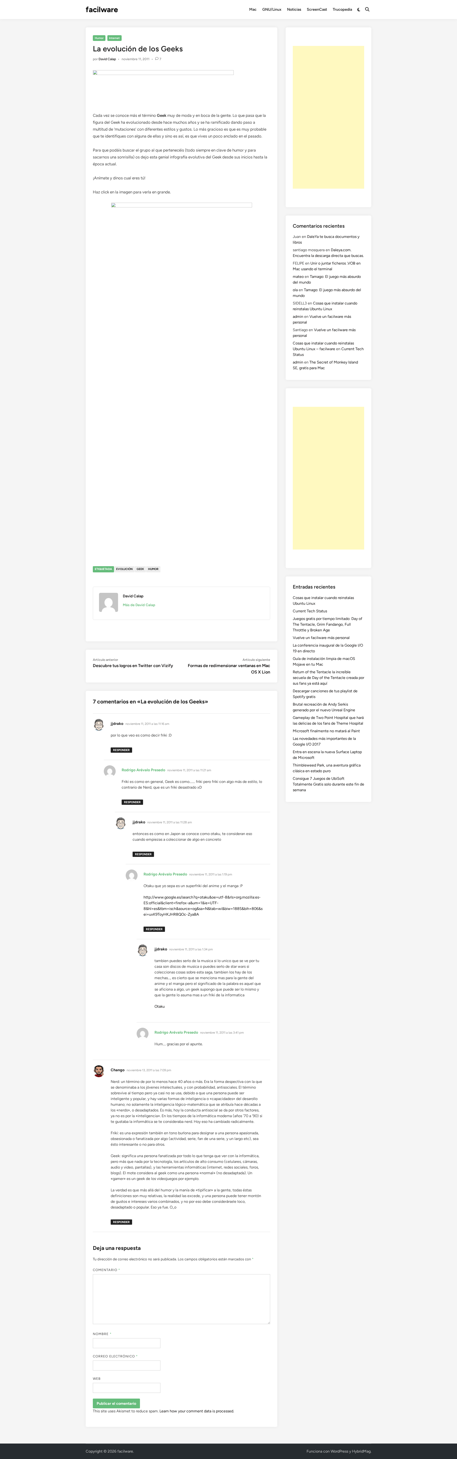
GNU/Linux (271, 9)
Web (97, 1379)
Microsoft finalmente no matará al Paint (326, 731)
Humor (99, 38)
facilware (102, 9)
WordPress (339, 1451)
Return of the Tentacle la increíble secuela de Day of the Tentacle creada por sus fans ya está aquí (328, 678)
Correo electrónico (115, 1356)
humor (153, 569)
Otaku (159, 1006)
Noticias (294, 9)
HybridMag (361, 1451)
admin (298, 316)
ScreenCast (317, 9)
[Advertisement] (328, 117)
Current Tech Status (310, 611)
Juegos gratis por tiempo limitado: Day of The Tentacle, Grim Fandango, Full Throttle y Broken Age (327, 624)
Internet (114, 38)
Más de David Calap (139, 605)
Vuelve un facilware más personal (321, 637)
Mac (253, 9)
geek (140, 569)
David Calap (107, 59)
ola (295, 290)
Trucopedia (342, 9)
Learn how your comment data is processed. (196, 1411)
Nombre (102, 1334)
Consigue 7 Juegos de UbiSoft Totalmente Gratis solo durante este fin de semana (328, 784)
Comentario (106, 1270)
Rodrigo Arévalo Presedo (143, 770)
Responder (121, 750)
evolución (124, 569)
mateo (298, 276)
